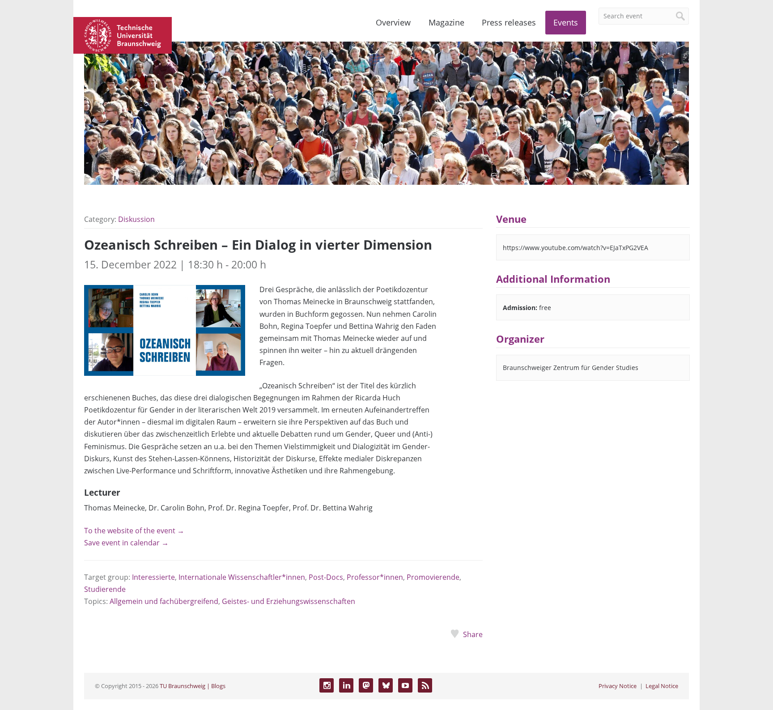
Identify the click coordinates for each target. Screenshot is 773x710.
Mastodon (366, 685)
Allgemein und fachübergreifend (164, 601)
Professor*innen (375, 577)
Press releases (509, 22)
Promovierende (433, 577)
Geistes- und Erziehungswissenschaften (288, 601)
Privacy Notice (618, 686)
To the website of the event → (134, 531)
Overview (393, 22)
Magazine (446, 22)
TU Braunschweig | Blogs (192, 686)
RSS (425, 685)
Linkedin (346, 685)
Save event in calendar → (126, 543)
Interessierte (153, 577)
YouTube (405, 685)
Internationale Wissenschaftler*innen (241, 577)
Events (565, 22)
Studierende (105, 589)
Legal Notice (662, 686)
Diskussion (136, 219)
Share (472, 634)
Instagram (326, 685)
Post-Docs (326, 577)
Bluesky (385, 685)
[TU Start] (122, 34)
